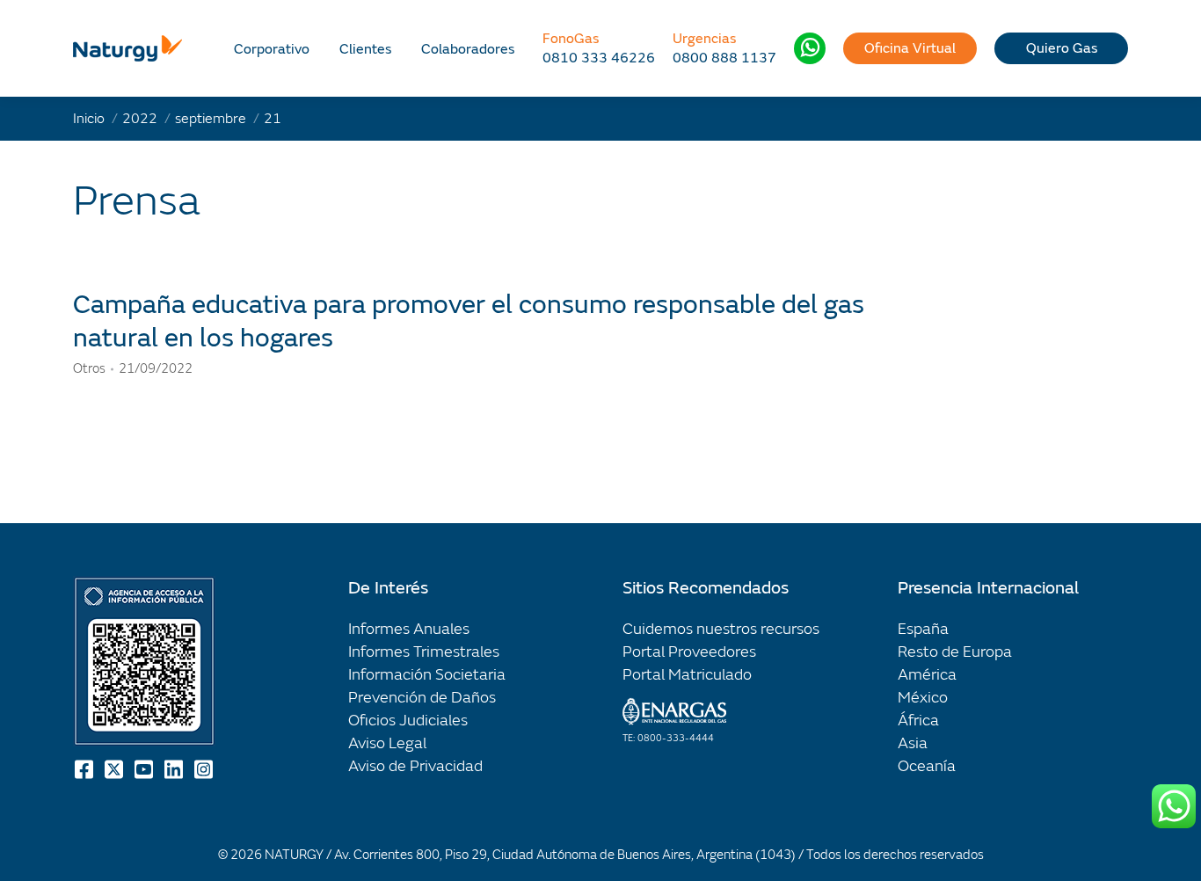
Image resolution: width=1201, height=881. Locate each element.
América (927, 675)
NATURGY (294, 855)
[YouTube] (145, 769)
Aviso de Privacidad (415, 766)
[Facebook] (85, 769)
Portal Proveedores (689, 652)
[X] (115, 769)
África (918, 720)
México (923, 698)
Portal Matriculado (687, 675)
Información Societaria (427, 675)
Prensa (136, 201)
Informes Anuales (408, 629)
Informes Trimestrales (423, 652)
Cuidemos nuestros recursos (720, 629)
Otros (89, 368)
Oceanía (927, 766)
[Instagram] (204, 769)
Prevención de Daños (422, 698)
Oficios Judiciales (408, 720)
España (923, 629)
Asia (913, 743)
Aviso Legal (387, 743)
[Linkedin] (175, 769)
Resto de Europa (955, 652)
